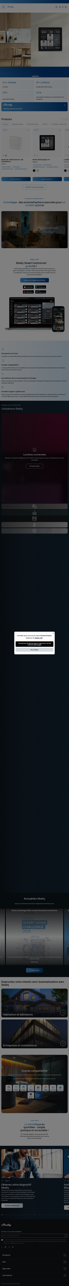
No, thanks (34, 650)
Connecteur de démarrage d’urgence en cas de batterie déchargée (34, 644)
